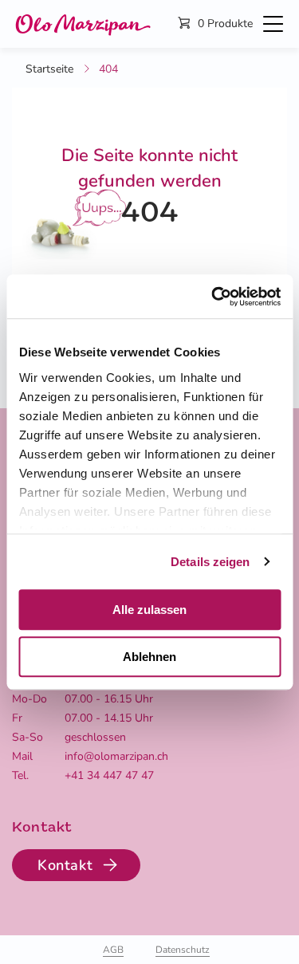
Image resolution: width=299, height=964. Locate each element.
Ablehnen (149, 656)
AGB (113, 949)
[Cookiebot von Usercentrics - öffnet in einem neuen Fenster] (213, 296)
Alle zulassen (149, 609)
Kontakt (64, 865)
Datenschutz (182, 949)
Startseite (49, 69)
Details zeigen (210, 562)
